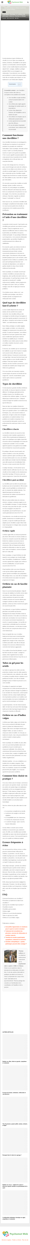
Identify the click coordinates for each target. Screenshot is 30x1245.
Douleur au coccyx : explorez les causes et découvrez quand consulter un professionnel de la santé (14, 1186)
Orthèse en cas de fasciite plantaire (12, 913)
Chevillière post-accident (9, 909)
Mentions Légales (6, 1240)
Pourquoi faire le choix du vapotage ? (12, 1155)
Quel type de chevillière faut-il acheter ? (13, 904)
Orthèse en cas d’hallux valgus (10, 917)
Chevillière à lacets (7, 907)
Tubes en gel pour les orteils (10, 915)
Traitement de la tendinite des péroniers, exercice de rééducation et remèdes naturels (16, 933)
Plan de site (25, 1240)
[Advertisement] (15, 41)
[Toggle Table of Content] (18, 84)
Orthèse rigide (6, 911)
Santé (4, 12)
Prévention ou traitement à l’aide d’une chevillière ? (12, 901)
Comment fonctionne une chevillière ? (12, 898)
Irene (5, 18)
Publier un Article (16, 1240)
